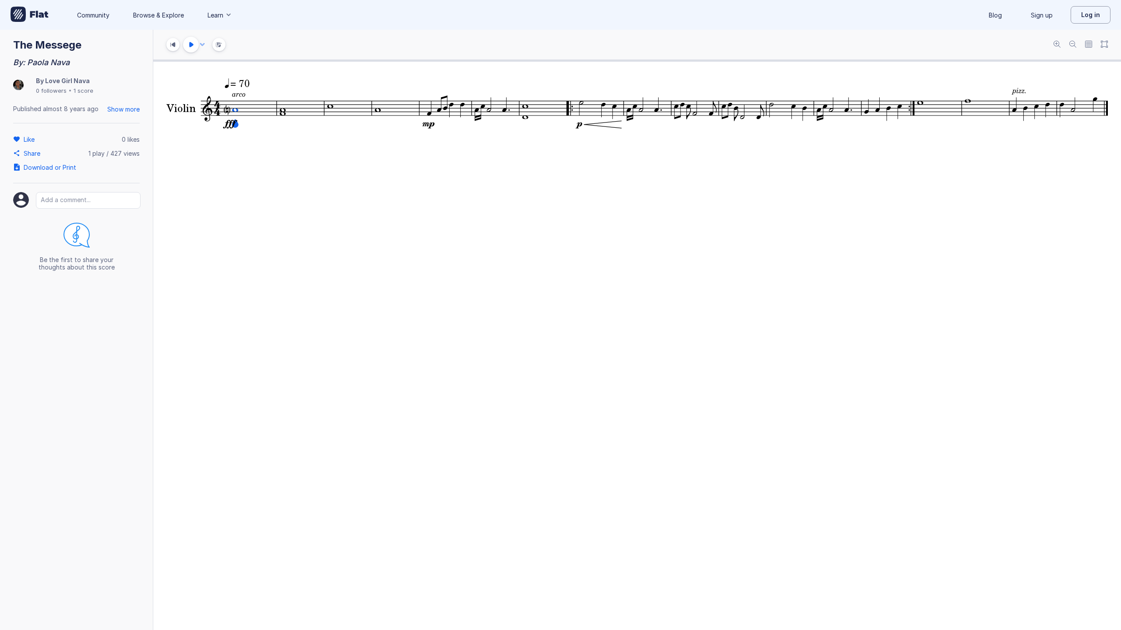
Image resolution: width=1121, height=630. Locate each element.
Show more (123, 109)
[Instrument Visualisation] (219, 44)
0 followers (51, 90)
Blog (995, 15)
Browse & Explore (158, 15)
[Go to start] (173, 44)
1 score (83, 90)
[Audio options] (202, 44)
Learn (215, 15)
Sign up (1042, 15)
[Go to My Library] (30, 15)
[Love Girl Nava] (18, 85)
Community (93, 15)
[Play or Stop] (191, 44)
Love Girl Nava (67, 80)
